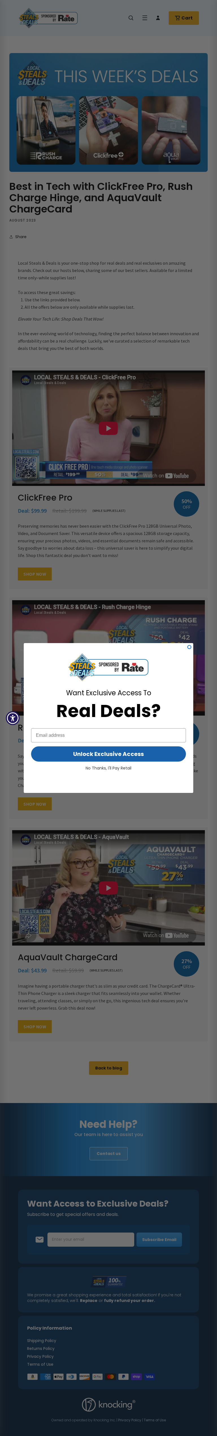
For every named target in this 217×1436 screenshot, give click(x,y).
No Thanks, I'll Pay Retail (108, 768)
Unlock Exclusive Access (108, 754)
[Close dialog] (189, 647)
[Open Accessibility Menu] (13, 718)
